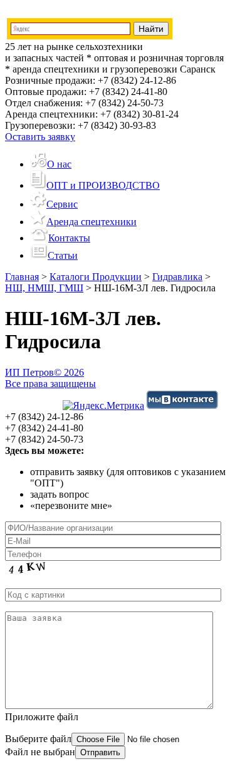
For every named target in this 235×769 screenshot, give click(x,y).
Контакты (69, 238)
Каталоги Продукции (96, 276)
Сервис (62, 204)
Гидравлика (177, 276)
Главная (22, 276)
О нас (59, 164)
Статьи (63, 255)
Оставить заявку (40, 136)
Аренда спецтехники (91, 221)
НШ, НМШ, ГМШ (44, 288)
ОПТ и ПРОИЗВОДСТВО (103, 185)
